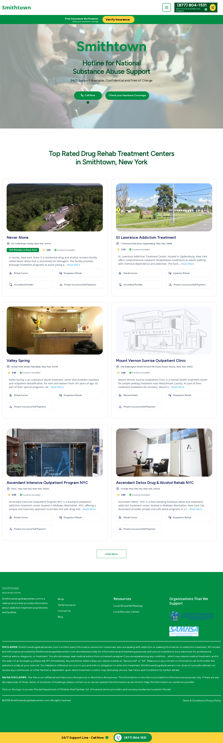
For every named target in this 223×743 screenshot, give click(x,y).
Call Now (89, 95)
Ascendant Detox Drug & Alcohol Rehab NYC (155, 482)
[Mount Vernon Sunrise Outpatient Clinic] (164, 330)
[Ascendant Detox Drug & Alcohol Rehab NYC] (164, 453)
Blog (60, 616)
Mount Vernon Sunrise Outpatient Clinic (151, 360)
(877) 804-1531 (192, 5)
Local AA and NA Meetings (128, 605)
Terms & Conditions (193, 700)
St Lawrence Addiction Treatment (146, 237)
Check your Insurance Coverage (127, 95)
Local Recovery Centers (127, 611)
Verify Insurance (66, 605)
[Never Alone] (55, 207)
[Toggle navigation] (166, 7)
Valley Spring (18, 360)
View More (111, 554)
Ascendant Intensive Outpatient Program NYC (47, 482)
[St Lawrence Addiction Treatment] (164, 207)
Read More (73, 264)
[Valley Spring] (55, 330)
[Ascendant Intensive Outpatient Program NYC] (55, 453)
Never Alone (18, 237)
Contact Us (64, 610)
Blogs (61, 599)
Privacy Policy (213, 700)
